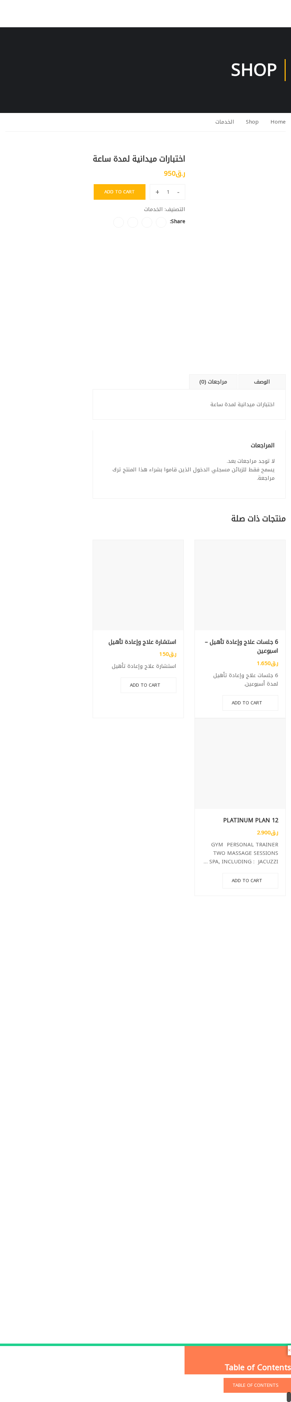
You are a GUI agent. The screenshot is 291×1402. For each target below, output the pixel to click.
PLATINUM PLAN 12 (250, 820)
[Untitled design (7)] (239, 199)
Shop (252, 122)
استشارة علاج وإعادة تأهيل (142, 642)
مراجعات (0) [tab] (213, 382)
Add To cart (119, 191)
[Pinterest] (132, 222)
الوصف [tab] (262, 382)
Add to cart (247, 702)
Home (278, 122)
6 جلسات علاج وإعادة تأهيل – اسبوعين (241, 646)
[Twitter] (147, 222)
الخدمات (224, 122)
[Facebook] (161, 222)
